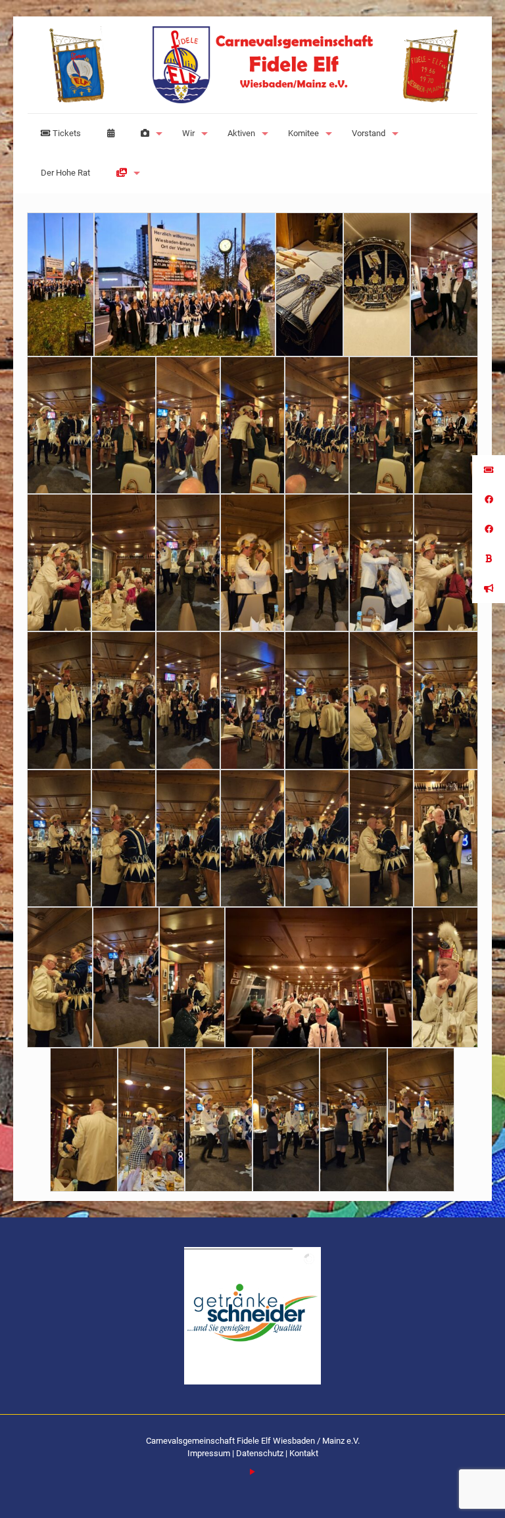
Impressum (209, 1453)
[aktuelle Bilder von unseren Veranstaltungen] (148, 133)
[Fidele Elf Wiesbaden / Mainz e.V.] (252, 64)
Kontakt (303, 1453)
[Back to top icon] (442, 1491)
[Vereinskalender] (111, 133)
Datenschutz (259, 1453)
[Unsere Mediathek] (125, 173)
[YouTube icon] (253, 1472)
